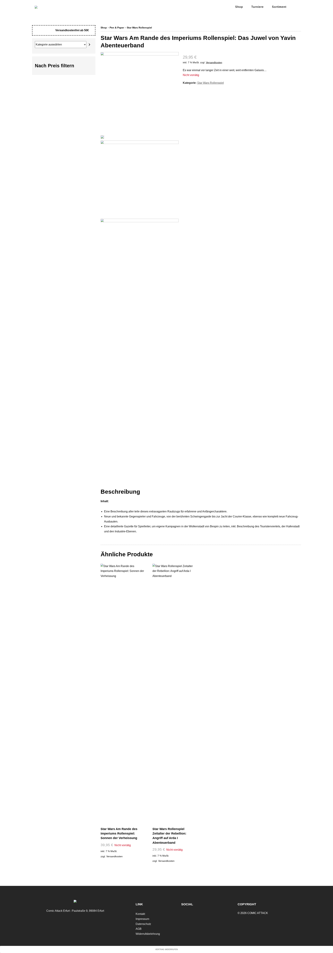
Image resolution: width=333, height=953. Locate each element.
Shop (239, 6)
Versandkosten (214, 62)
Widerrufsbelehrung (148, 933)
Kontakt (140, 913)
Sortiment (279, 6)
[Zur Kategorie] (89, 44)
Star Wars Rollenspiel (139, 27)
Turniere (257, 6)
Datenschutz (143, 923)
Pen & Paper (117, 27)
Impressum (142, 918)
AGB (139, 928)
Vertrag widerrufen (166, 949)
